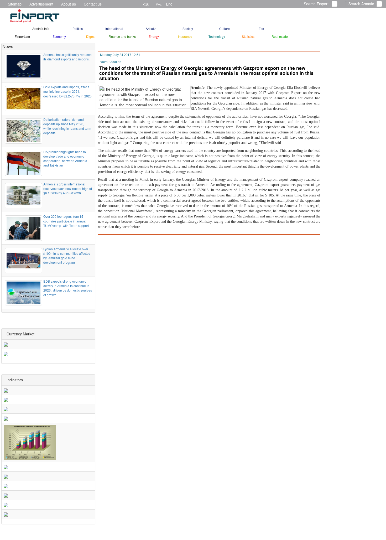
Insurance (185, 36)
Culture (224, 28)
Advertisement (41, 4)
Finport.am (22, 36)
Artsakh (151, 28)
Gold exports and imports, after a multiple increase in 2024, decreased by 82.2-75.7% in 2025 (67, 91)
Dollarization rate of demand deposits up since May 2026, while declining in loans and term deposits (67, 126)
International (114, 28)
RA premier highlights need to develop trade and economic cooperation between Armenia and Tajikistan (65, 158)
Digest (90, 36)
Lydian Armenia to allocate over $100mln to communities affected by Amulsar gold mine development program (66, 255)
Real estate (280, 36)
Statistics (248, 36)
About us (68, 4)
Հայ (146, 4)
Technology (216, 36)
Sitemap (15, 4)
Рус (159, 4)
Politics (77, 28)
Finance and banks (122, 36)
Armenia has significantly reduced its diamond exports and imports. (67, 56)
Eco (261, 28)
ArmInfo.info (40, 28)
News (7, 46)
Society (187, 28)
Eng (169, 4)
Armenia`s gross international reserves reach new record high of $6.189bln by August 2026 (68, 188)
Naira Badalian (110, 62)
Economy (59, 36)
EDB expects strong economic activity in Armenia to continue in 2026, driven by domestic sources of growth (67, 288)
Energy (154, 36)
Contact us (93, 4)
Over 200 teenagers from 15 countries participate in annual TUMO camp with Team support (66, 220)
